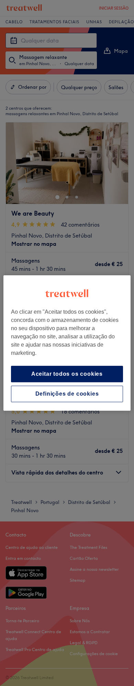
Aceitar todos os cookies (67, 374)
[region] (67, 343)
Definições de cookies (67, 394)
